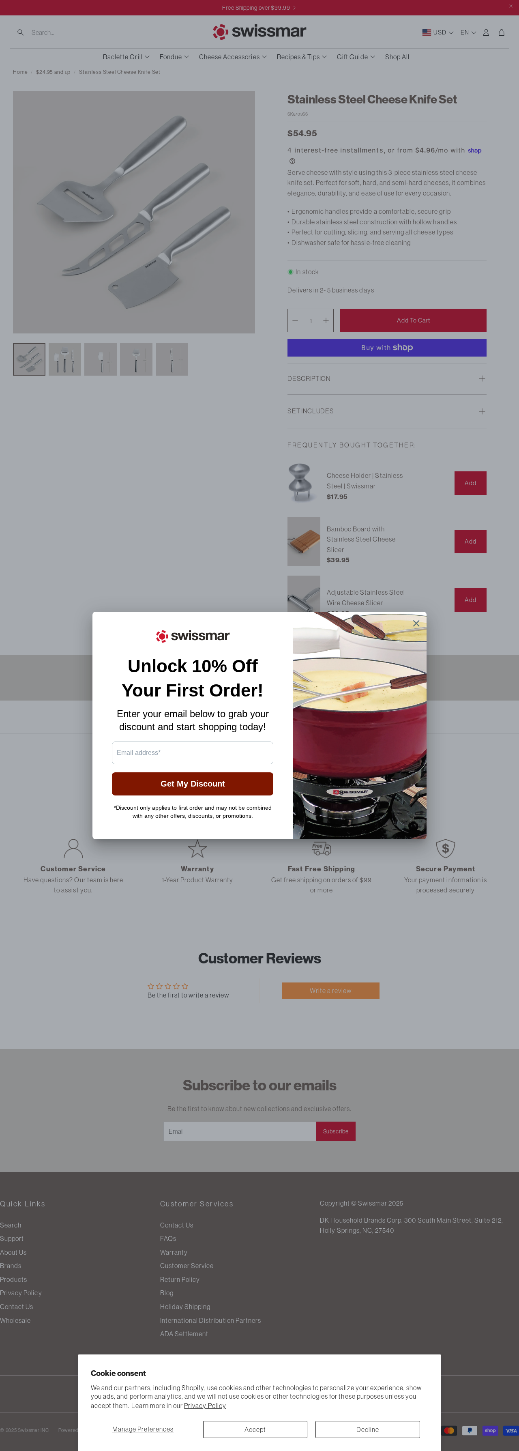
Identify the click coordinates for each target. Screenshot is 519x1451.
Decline (367, 1429)
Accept (255, 1429)
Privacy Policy (205, 1405)
